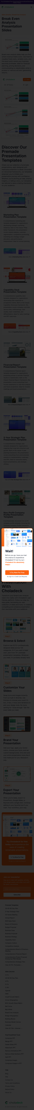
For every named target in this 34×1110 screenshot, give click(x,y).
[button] (30, 530)
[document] (17, 555)
